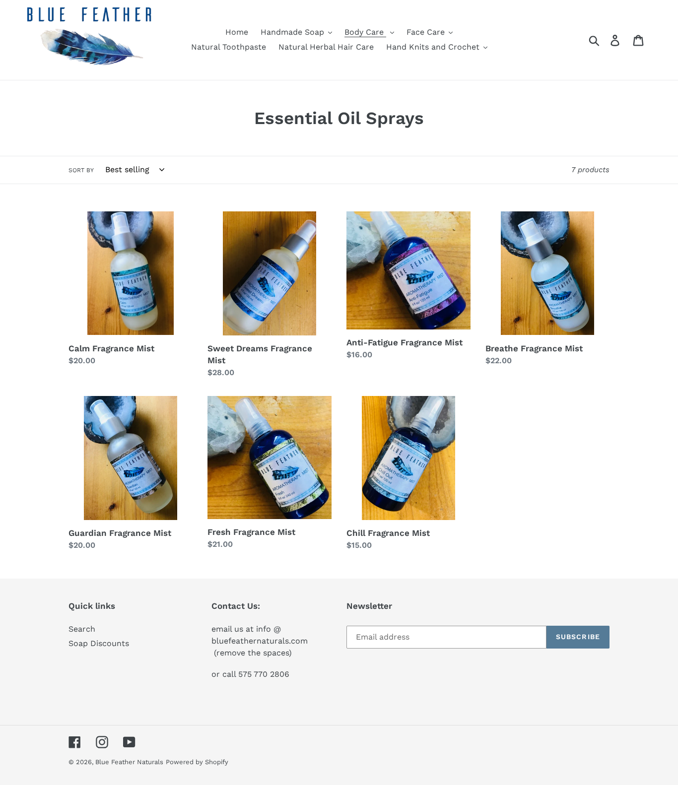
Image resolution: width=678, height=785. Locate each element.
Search (81, 629)
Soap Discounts (98, 643)
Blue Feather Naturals (129, 762)
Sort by (81, 170)
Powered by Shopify (197, 762)
